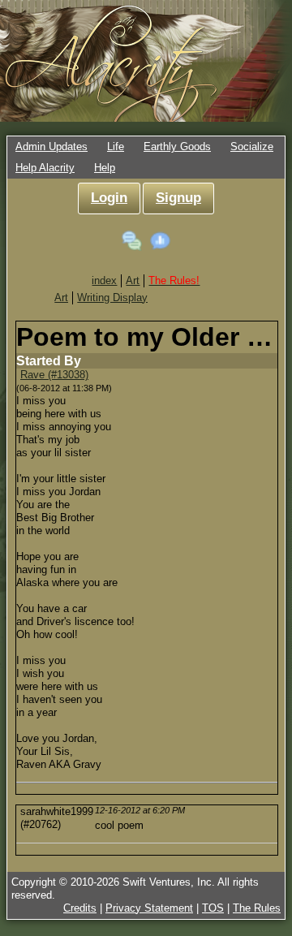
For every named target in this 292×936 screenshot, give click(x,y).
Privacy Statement (149, 908)
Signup (178, 197)
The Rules (257, 908)
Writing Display (112, 297)
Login (109, 197)
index (104, 280)
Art (133, 280)
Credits (80, 908)
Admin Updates (51, 146)
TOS (213, 908)
